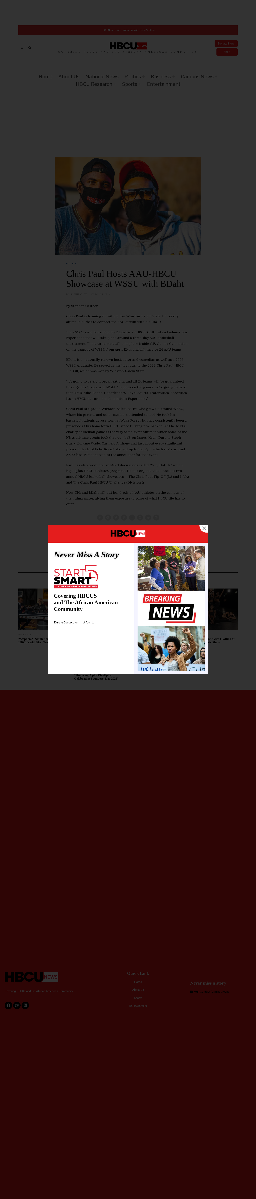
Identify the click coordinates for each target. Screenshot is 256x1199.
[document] (128, 599)
